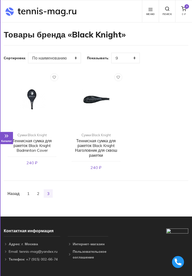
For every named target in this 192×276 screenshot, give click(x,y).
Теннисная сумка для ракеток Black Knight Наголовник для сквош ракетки (96, 148)
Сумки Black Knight (32, 135)
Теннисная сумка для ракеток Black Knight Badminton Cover (32, 145)
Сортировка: (15, 58)
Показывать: (98, 58)
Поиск (167, 14)
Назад (14, 193)
